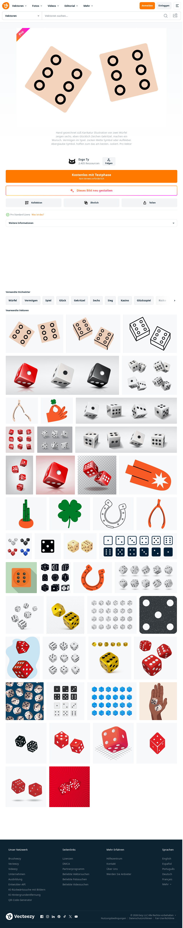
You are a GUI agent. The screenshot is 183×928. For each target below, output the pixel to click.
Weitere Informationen (21, 223)
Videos (52, 5)
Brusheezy (14, 858)
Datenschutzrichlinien (137, 918)
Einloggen (161, 5)
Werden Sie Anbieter (118, 874)
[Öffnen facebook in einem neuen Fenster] (41, 916)
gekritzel (79, 300)
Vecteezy (13, 863)
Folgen (107, 163)
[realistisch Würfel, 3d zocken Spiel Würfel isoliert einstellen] (146, 577)
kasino (125, 300)
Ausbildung (15, 879)
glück (62, 300)
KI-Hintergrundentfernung (24, 894)
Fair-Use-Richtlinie (162, 918)
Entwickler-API (16, 884)
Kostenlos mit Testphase (90, 176)
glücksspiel (144, 300)
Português (166, 869)
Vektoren (18, 5)
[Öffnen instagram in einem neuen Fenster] (47, 916)
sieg (110, 300)
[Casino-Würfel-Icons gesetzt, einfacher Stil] (55, 577)
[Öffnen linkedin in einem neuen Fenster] (53, 916)
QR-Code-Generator (20, 900)
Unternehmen (16, 874)
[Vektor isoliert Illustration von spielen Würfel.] (158, 701)
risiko (162, 300)
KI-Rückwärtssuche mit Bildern (26, 889)
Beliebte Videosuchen (75, 884)
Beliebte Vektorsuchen (75, 874)
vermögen (31, 300)
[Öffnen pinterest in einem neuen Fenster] (59, 916)
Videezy (12, 869)
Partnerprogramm (73, 869)
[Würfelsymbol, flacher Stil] (21, 577)
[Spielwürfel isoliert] (26, 786)
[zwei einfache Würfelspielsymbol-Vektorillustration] (69, 786)
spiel (48, 300)
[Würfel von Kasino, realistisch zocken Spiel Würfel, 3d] (54, 440)
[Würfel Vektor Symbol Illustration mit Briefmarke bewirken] (158, 615)
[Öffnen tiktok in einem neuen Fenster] (64, 916)
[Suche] (163, 16)
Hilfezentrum (114, 858)
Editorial (70, 5)
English (164, 858)
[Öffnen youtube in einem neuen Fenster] (76, 916)
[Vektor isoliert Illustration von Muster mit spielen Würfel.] (25, 701)
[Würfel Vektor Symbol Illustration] (48, 546)
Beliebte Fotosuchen (74, 879)
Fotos (35, 5)
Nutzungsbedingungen (110, 918)
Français (165, 879)
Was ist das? (38, 214)
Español (164, 863)
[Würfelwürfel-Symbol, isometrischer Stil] (113, 743)
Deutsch (165, 874)
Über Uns (111, 869)
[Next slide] (169, 300)
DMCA (66, 863)
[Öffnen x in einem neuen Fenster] (70, 916)
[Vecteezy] (5, 5)
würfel (13, 300)
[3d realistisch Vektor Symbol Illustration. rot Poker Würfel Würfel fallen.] (19, 475)
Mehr (86, 5)
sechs (96, 300)
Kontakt (110, 863)
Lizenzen (67, 858)
